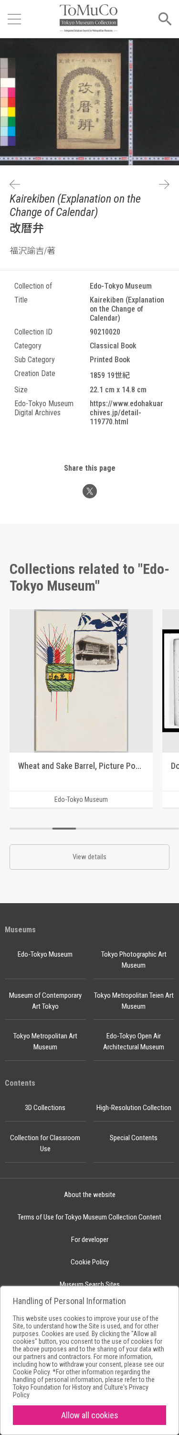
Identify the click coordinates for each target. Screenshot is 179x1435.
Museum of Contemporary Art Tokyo (45, 1001)
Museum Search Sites (90, 1284)
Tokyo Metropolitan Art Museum (45, 1041)
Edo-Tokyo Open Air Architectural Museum (133, 1041)
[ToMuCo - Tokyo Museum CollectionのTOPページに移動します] (88, 18)
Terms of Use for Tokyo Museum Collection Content (89, 1217)
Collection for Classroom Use (45, 1143)
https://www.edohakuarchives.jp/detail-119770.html (126, 412)
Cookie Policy (90, 1262)
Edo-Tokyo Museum (45, 954)
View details (89, 856)
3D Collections (45, 1107)
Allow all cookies (89, 1415)
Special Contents (134, 1137)
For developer (89, 1239)
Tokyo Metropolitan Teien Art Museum (134, 1001)
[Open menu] (14, 19)
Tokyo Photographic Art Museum (134, 960)
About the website (90, 1194)
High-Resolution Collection (133, 1107)
